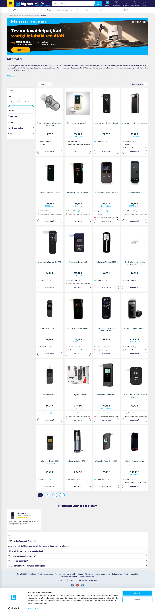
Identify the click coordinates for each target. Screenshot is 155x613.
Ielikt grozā (49, 152)
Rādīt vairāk (11, 76)
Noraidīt (137, 599)
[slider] (9, 106)
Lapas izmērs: (136, 84)
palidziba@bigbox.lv (43, 5)
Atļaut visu (137, 593)
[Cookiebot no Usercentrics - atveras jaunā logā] (13, 608)
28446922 (39, 2)
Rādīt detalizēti (33, 609)
